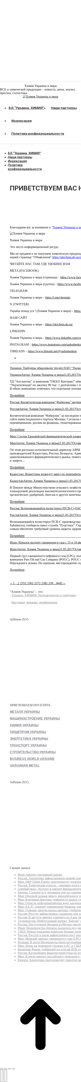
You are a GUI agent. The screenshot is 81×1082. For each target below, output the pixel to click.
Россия (14, 409)
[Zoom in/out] (13, 1068)
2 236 (28, 583)
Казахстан (16, 481)
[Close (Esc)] (1, 1068)
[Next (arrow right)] (5, 1076)
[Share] (5, 1068)
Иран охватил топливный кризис (40, 874)
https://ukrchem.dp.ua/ (59, 324)
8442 (59, 583)
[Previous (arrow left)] (1, 1076)
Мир (13, 443)
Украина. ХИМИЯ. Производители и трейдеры (43, 595)
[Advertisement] (40, 40)
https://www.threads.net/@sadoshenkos (52, 351)
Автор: (42, 374)
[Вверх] (40, 1064)
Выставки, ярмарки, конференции (34, 602)
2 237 (35, 583)
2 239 (49, 583)
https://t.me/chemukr (57, 297)
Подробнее (17, 395)
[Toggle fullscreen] (9, 1068)
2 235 (21, 583)
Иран (13, 549)
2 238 (42, 583)
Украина (15, 374)
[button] (29, 147)
